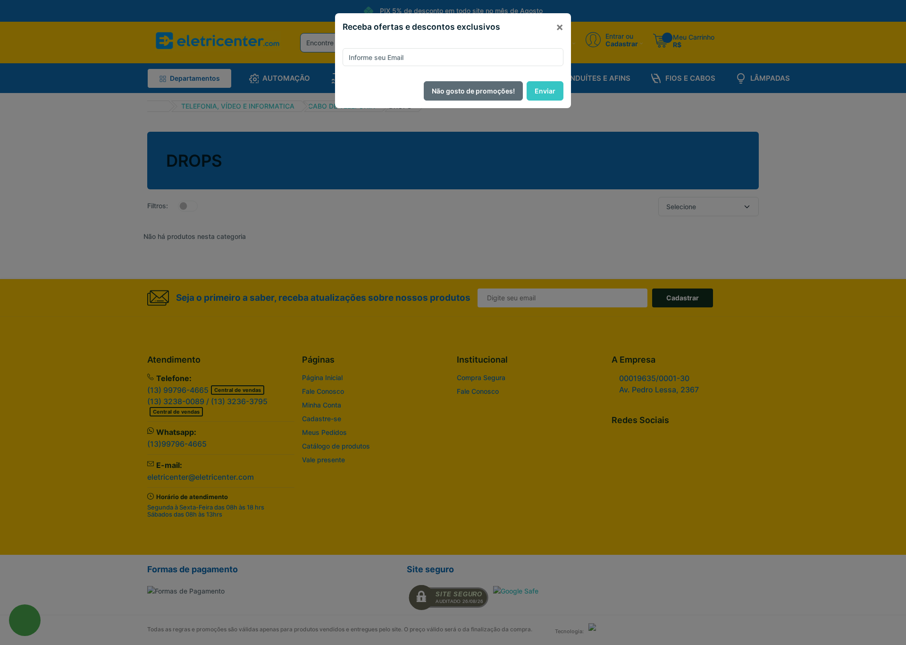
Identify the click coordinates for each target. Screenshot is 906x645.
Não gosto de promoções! (473, 91)
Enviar (545, 91)
